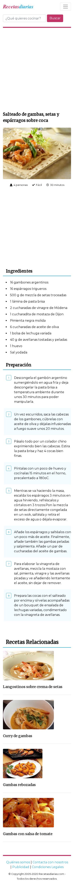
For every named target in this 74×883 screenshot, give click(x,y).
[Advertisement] (37, 69)
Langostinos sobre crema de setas (32, 687)
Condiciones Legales (48, 867)
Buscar (55, 18)
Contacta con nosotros (50, 862)
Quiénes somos (18, 862)
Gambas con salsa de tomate (27, 834)
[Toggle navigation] (65, 7)
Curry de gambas (17, 736)
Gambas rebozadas (19, 785)
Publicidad (20, 867)
